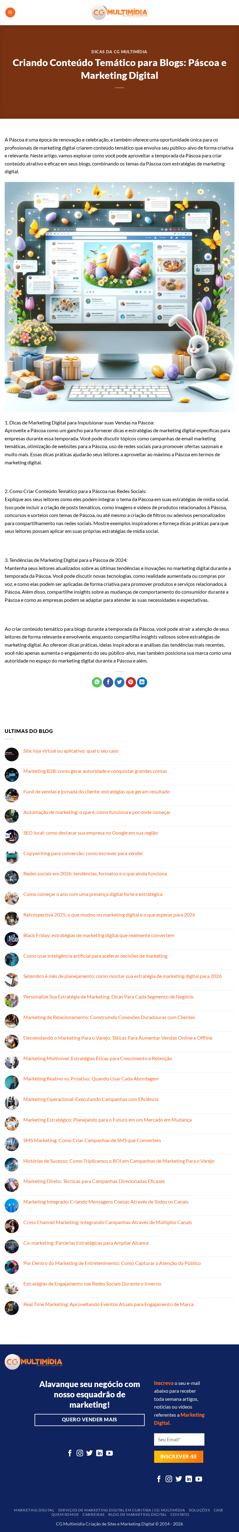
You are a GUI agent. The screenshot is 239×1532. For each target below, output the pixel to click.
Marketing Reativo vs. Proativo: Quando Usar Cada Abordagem (91, 1078)
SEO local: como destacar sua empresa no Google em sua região (90, 832)
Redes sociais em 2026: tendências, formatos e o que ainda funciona (95, 873)
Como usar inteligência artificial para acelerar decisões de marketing (95, 956)
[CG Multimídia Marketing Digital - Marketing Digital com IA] (119, 12)
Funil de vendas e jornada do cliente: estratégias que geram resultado (96, 791)
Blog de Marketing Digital (137, 1514)
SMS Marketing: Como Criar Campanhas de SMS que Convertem (92, 1140)
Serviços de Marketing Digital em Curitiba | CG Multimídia (121, 1510)
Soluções (199, 1510)
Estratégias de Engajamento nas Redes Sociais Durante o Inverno (92, 1283)
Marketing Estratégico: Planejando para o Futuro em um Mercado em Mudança (107, 1120)
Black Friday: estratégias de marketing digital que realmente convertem (98, 935)
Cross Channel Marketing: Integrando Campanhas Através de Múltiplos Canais (107, 1222)
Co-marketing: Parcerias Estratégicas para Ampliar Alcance (86, 1243)
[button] (10, 12)
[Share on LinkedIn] (142, 682)
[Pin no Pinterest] (131, 682)
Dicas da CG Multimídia (119, 51)
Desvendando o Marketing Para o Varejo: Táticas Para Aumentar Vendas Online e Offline (117, 1038)
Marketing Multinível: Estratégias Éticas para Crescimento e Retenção (97, 1058)
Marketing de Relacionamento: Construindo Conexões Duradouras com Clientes (109, 1017)
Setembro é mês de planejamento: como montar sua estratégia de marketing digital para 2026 (122, 976)
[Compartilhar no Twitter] (120, 682)
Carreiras (93, 1514)
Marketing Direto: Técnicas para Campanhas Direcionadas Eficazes (94, 1181)
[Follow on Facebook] (70, 1454)
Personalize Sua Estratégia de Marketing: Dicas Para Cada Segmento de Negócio (108, 996)
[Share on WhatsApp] (97, 682)
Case (218, 1510)
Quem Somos (65, 1514)
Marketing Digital (34, 1510)
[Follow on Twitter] (89, 1454)
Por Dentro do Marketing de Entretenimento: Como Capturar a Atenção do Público (112, 1263)
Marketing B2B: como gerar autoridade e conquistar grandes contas (95, 771)
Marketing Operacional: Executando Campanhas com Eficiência (90, 1099)
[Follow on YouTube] (109, 1454)
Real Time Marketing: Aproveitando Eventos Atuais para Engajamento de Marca (108, 1304)
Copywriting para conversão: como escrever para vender (83, 853)
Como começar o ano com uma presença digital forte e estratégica (92, 894)
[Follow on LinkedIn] (99, 1454)
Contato (180, 1514)
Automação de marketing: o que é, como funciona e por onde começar (97, 812)
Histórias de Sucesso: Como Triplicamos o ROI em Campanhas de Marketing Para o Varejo (118, 1161)
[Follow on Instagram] (79, 1454)
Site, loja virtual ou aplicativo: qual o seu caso (71, 751)
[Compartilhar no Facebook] (108, 682)
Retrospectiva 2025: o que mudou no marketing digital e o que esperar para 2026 (109, 914)
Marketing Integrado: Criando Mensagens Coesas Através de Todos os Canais (106, 1201)
